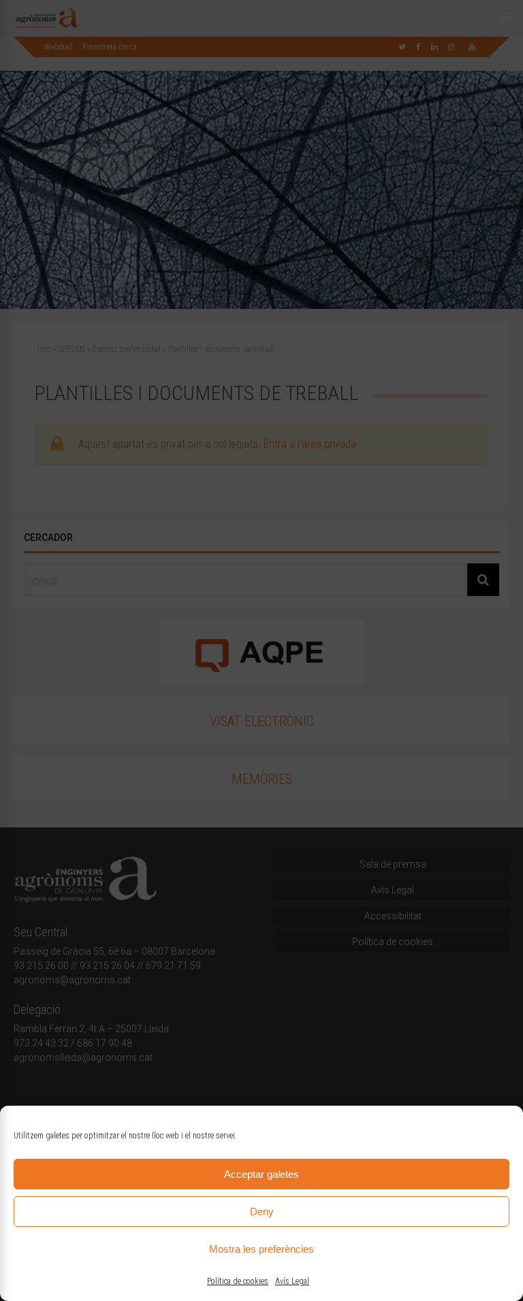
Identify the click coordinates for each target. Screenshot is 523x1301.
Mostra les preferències (261, 1249)
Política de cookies (237, 1281)
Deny (262, 1211)
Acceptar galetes (261, 1174)
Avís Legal (292, 1281)
